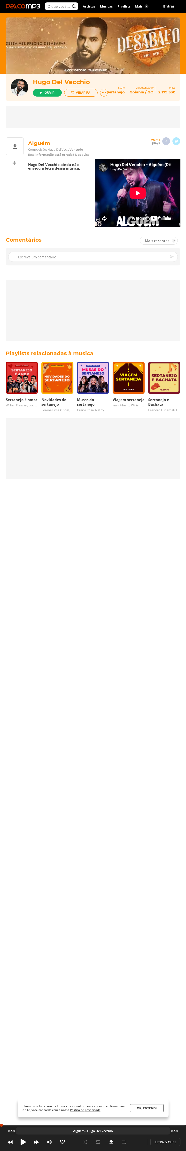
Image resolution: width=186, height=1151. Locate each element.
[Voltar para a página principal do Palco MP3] (24, 6)
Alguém (79, 1131)
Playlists (123, 6)
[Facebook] (166, 141)
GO (150, 92)
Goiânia (137, 92)
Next (36, 1142)
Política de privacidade (85, 1110)
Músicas (106, 6)
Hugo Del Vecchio (61, 82)
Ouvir (49, 92)
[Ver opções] (104, 93)
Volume (49, 1142)
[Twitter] (176, 141)
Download (111, 1142)
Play (23, 1142)
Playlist (124, 1142)
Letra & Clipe (165, 1142)
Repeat (98, 1142)
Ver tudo (76, 149)
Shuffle (85, 1142)
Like (62, 1142)
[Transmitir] (137, 1142)
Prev (10, 1142)
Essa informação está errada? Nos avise (59, 154)
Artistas (89, 6)
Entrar (168, 6)
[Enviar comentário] (172, 257)
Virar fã (83, 92)
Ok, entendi (147, 1108)
